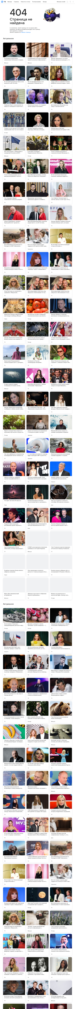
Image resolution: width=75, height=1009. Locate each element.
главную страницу (25, 32)
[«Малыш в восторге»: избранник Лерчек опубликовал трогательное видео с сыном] (37, 589)
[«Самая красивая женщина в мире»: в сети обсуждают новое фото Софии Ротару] (61, 333)
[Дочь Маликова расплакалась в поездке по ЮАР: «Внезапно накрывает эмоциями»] (14, 240)
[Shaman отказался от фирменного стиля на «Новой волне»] (37, 828)
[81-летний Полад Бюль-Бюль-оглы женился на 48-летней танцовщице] (14, 77)
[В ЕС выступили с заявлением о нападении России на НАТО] (14, 147)
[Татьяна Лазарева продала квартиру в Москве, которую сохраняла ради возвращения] (37, 123)
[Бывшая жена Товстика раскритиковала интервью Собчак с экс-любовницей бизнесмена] (61, 123)
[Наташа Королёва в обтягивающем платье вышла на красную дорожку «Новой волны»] (61, 782)
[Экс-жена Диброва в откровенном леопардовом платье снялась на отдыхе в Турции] (14, 449)
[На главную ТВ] (4, 1)
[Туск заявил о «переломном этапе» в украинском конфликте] (61, 921)
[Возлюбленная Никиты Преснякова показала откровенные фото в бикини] (14, 991)
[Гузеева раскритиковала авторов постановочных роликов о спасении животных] (14, 658)
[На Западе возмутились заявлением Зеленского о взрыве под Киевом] (14, 53)
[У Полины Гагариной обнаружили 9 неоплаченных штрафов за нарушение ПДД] (37, 658)
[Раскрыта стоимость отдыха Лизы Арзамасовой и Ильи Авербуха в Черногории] (37, 968)
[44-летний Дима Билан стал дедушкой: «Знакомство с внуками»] (37, 77)
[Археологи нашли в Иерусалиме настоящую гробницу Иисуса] (14, 309)
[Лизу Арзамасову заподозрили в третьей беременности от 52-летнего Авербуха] (37, 519)
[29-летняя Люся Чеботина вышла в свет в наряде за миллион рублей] (14, 968)
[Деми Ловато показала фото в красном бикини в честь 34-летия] (37, 612)
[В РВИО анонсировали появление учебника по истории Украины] (37, 542)
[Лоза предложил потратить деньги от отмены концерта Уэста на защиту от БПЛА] (37, 565)
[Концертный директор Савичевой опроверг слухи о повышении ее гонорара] (37, 263)
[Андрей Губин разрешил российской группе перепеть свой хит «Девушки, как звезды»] (14, 519)
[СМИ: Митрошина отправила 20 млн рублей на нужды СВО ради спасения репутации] (37, 945)
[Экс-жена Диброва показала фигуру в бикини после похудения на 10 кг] (61, 402)
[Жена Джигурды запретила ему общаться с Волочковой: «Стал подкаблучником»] (37, 286)
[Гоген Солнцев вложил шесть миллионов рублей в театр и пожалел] (14, 170)
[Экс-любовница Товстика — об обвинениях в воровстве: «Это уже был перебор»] (37, 402)
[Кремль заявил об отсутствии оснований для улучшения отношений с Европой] (61, 472)
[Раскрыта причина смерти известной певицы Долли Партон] (61, 898)
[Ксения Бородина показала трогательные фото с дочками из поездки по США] (37, 496)
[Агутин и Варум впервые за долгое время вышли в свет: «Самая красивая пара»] (61, 519)
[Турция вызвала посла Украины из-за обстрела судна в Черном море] (14, 635)
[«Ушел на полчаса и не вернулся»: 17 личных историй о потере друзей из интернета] (37, 426)
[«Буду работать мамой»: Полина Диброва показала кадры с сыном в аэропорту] (61, 77)
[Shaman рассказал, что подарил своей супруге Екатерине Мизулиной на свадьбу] (37, 100)
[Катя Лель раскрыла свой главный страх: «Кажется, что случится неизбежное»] (37, 635)
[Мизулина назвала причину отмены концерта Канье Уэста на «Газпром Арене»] (14, 263)
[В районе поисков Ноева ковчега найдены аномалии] (14, 565)
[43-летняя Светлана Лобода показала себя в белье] (37, 898)
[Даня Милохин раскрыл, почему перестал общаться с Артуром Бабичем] (37, 170)
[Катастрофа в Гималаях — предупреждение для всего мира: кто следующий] (14, 759)
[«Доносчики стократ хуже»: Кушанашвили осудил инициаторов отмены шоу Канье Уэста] (61, 828)
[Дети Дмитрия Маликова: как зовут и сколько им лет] (61, 100)
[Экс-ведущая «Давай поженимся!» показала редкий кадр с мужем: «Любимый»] (14, 193)
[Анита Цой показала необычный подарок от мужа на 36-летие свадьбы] (37, 875)
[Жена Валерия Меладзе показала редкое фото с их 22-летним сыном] (37, 216)
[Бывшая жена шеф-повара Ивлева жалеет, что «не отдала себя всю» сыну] (14, 898)
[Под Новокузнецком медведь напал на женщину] (61, 852)
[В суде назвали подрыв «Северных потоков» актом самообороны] (14, 379)
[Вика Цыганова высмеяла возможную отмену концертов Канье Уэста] (14, 921)
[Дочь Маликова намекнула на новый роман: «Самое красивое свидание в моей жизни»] (61, 263)
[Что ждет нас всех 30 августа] (14, 496)
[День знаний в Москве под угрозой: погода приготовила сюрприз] (37, 852)
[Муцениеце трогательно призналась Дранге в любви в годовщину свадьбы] (37, 193)
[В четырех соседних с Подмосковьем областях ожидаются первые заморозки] (37, 147)
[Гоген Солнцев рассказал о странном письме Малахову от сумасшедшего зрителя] (61, 147)
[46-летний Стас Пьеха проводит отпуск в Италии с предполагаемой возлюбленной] (61, 240)
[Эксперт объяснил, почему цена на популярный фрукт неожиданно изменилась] (14, 875)
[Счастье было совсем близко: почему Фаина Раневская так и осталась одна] (61, 682)
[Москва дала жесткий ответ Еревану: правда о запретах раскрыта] (14, 782)
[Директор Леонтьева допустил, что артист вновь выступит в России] (37, 705)
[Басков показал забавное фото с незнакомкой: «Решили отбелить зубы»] (61, 565)
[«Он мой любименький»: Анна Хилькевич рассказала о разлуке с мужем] (37, 472)
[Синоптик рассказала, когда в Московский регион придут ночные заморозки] (37, 333)
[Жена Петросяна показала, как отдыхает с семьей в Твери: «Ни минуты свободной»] (61, 356)
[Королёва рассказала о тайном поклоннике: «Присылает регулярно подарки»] (37, 379)
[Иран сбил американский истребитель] (14, 589)
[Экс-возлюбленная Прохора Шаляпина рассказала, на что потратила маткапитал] (37, 782)
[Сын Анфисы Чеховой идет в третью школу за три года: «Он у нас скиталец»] (61, 193)
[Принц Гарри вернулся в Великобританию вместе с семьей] (61, 658)
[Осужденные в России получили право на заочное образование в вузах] (37, 53)
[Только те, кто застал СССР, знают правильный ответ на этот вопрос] (14, 123)
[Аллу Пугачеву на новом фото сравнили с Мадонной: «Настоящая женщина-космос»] (14, 286)
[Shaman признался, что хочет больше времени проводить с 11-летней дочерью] (61, 53)
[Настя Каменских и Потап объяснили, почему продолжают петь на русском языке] (14, 542)
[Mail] (2, 1)
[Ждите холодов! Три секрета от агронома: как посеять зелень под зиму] (14, 426)
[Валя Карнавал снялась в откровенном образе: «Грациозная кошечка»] (61, 705)
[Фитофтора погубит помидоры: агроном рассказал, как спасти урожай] (37, 309)
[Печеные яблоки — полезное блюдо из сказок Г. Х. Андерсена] (14, 612)
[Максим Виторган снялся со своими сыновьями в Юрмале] (61, 426)
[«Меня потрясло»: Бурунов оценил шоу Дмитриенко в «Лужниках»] (14, 472)
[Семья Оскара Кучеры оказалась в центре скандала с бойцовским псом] (14, 805)
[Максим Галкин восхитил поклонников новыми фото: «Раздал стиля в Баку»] (14, 682)
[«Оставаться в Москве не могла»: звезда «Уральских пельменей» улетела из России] (14, 945)
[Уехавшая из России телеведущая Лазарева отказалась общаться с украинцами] (37, 356)
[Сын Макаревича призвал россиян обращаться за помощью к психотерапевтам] (37, 805)
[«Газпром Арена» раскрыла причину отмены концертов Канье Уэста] (14, 728)
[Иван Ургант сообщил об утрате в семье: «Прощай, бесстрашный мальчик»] (61, 805)
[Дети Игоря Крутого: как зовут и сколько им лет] (14, 828)
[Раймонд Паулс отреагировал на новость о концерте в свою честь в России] (14, 100)
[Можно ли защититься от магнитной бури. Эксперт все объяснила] (61, 589)
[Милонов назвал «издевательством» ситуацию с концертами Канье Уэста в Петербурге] (37, 921)
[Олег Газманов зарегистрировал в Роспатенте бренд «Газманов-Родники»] (61, 542)
